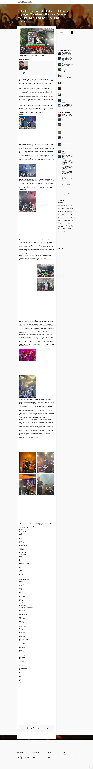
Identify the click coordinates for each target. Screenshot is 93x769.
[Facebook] (70, 1)
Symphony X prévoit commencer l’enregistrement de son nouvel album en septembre (67, 64)
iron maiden (67, 214)
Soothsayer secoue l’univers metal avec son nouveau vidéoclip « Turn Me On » (67, 53)
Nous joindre (65, 1)
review (60, 226)
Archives (34, 760)
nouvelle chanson (64, 222)
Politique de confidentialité (58, 764)
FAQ (52, 764)
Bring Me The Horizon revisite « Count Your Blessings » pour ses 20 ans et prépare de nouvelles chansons (67, 70)
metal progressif (61, 219)
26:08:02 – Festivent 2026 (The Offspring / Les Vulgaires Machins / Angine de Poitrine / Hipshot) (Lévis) (67, 162)
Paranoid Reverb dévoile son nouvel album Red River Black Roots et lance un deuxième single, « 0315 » (67, 95)
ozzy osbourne (65, 223)
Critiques (54, 1)
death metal (68, 205)
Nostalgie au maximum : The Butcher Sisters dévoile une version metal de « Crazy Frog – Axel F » (67, 106)
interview (62, 214)
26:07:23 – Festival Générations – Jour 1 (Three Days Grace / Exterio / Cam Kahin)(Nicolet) (67, 183)
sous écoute (64, 228)
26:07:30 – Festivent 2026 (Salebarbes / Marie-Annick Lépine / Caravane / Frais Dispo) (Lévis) (67, 178)
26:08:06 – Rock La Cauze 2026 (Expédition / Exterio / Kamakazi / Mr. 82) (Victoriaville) (67, 151)
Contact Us (49, 757)
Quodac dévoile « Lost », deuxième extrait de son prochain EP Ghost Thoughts (67, 100)
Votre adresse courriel (67, 754)
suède (62, 229)
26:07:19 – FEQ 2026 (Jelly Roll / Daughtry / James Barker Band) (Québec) (67, 188)
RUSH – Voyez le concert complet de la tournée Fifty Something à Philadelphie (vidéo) (67, 59)
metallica (70, 217)
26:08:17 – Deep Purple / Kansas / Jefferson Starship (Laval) (67, 115)
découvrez (69, 207)
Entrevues (50, 1)
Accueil (36, 1)
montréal (68, 219)
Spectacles (45, 1)
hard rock (66, 213)
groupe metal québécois (66, 209)
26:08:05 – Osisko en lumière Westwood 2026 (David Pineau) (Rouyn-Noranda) (67, 156)
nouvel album (66, 220)
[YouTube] (75, 1)
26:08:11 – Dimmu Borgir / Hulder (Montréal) (66, 119)
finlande (69, 208)
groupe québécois (63, 211)
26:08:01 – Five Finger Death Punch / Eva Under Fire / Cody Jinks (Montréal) (67, 167)
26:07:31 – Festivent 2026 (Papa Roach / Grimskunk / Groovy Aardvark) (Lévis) (67, 172)
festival (65, 208)
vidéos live (62, 231)
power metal (65, 225)
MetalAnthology (22, 73)
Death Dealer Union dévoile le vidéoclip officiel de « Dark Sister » (67, 82)
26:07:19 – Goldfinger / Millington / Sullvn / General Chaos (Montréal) (67, 194)
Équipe (49, 754)
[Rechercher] (72, 32)
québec (70, 225)
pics (59, 225)
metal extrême (65, 217)
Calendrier (59, 1)
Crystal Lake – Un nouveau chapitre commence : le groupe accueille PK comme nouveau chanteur (67, 88)
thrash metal (67, 229)
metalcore (67, 216)
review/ (65, 226)
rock (69, 226)
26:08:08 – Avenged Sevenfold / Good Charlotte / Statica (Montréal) (67, 132)
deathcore (62, 205)
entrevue (60, 208)
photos (70, 223)
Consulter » (63, 55)
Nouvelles (40, 1)
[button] (19, 22)
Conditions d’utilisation (67, 764)
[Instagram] (73, 1)
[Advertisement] (36, 693)
